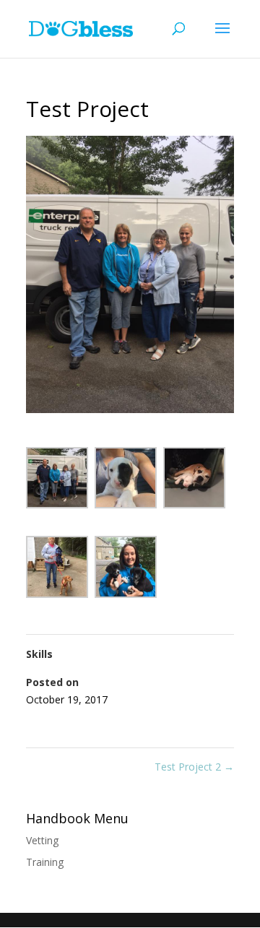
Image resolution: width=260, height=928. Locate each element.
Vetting (42, 840)
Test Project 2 (194, 766)
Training (45, 862)
